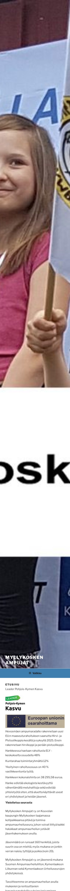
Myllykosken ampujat (24, 660)
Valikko (36, 673)
